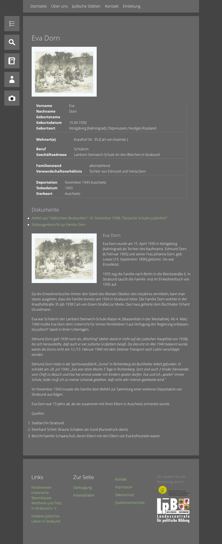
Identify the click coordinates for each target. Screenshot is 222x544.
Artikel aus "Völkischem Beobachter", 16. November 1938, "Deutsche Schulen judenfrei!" (100, 218)
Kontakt (112, 6)
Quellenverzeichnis (129, 502)
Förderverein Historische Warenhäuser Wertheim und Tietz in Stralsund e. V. (46, 498)
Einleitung (131, 6)
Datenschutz (124, 494)
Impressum (123, 487)
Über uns (59, 6)
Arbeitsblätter (84, 495)
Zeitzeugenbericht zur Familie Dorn (59, 224)
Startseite (38, 6)
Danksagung (82, 487)
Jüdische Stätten (86, 6)
